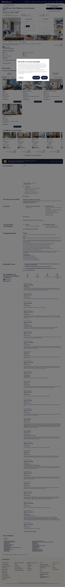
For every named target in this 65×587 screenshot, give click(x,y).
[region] (32, 70)
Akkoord (44, 77)
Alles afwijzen (36, 77)
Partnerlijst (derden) (21, 73)
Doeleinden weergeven (21, 78)
